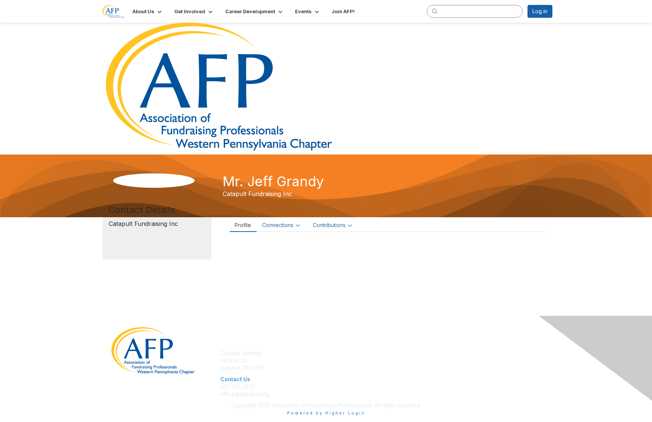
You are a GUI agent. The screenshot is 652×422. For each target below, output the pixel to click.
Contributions (329, 225)
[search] (435, 11)
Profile (243, 225)
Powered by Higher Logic (326, 413)
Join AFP (340, 353)
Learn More (343, 368)
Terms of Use (455, 353)
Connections (278, 225)
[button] (148, 11)
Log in (539, 11)
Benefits (339, 360)
